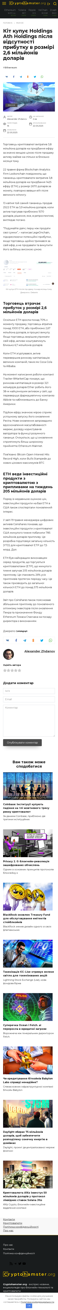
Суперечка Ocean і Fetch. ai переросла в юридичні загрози (24, 1027)
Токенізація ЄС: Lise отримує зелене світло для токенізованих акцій (28, 973)
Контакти (9, 1219)
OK (29, 1305)
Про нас (8, 1230)
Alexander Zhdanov (39, 651)
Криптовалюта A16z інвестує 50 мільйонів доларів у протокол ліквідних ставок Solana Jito (25, 1196)
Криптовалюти (12, 1223)
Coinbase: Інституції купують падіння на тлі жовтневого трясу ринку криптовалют (26, 808)
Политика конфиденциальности (37, 1302)
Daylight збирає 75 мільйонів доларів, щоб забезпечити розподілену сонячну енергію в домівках (25, 1137)
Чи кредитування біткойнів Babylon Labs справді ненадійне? (28, 1080)
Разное (11, 105)
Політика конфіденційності (21, 1226)
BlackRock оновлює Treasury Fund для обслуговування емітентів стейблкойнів (26, 918)
